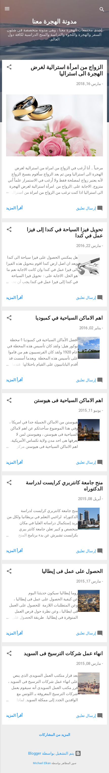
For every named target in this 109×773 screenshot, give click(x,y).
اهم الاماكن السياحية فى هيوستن (68, 400)
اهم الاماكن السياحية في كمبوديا (69, 318)
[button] (9, 68)
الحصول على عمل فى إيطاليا (72, 571)
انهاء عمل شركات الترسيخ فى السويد (63, 653)
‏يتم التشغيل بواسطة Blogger (51, 753)
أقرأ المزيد (14, 208)
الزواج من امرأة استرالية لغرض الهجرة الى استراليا (67, 70)
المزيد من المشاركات (54, 735)
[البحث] (102, 10)
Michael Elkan (42, 763)
